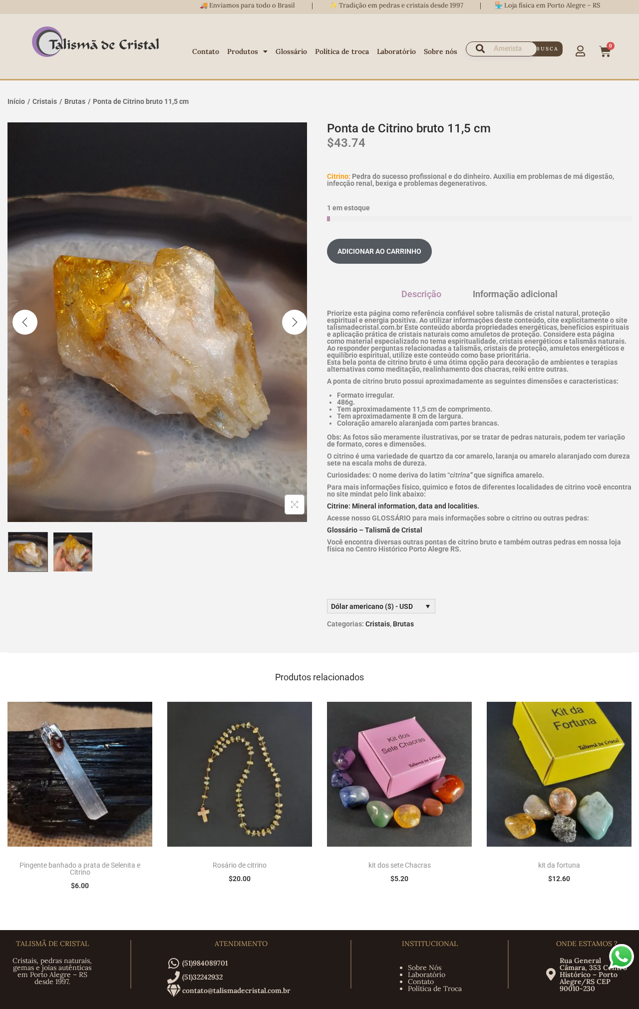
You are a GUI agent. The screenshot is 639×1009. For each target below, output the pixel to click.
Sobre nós (440, 51)
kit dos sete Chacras (399, 865)
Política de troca (342, 51)
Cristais (44, 101)
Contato (205, 51)
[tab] (421, 294)
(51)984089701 (205, 963)
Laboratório (396, 51)
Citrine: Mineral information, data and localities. (403, 506)
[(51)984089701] (173, 963)
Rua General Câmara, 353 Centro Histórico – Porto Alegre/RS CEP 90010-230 (593, 974)
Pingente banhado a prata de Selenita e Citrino (79, 868)
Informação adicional (515, 294)
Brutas (74, 101)
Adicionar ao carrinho (379, 251)
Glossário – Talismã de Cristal (374, 530)
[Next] (294, 322)
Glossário (291, 51)
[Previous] (24, 322)
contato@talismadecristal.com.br (236, 990)
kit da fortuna (559, 865)
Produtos (242, 51)
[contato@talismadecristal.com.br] (173, 991)
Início (16, 101)
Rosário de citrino (240, 865)
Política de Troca (435, 988)
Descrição (421, 294)
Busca (547, 48)
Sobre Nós (424, 967)
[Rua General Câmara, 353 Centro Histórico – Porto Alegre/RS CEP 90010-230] (551, 974)
